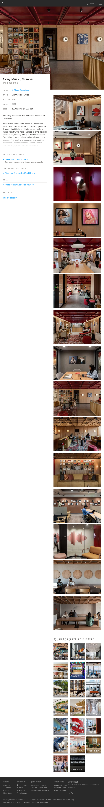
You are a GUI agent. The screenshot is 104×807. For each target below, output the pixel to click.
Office (26, 94)
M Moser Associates (20, 90)
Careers (6, 790)
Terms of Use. (57, 799)
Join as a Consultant (39, 787)
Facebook (22, 785)
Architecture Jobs (60, 785)
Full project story (10, 197)
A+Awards (7, 787)
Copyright (44, 802)
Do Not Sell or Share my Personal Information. (21, 802)
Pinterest (22, 790)
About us (6, 785)
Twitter (21, 787)
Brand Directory (60, 790)
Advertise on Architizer (40, 790)
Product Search (60, 787)
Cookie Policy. (69, 799)
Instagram (22, 793)
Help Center (8, 793)
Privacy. (48, 799)
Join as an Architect (39, 785)
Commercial (17, 94)
